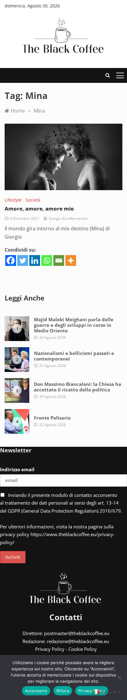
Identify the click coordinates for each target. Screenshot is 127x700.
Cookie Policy (82, 649)
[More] (70, 260)
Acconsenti (36, 690)
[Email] (58, 260)
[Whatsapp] (46, 260)
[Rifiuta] (119, 677)
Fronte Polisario (52, 418)
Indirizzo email (17, 469)
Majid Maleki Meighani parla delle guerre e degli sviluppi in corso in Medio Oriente (73, 325)
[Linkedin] (34, 260)
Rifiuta (62, 690)
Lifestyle (13, 200)
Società (33, 200)
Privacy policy (91, 690)
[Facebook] (10, 260)
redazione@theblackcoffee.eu (78, 641)
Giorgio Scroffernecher (68, 218)
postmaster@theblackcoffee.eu (76, 633)
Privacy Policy (49, 649)
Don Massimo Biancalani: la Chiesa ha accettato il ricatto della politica (77, 387)
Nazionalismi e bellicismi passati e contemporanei (74, 356)
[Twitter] (22, 260)
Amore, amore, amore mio (39, 208)
